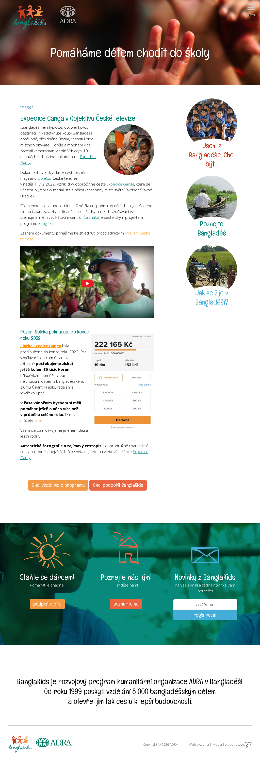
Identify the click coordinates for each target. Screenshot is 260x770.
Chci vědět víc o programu (58, 485)
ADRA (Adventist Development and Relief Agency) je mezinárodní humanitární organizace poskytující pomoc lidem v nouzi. (65, 16)
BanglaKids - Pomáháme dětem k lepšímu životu (31, 16)
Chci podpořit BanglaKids (118, 485)
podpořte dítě (47, 603)
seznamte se (126, 603)
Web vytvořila (217, 744)
